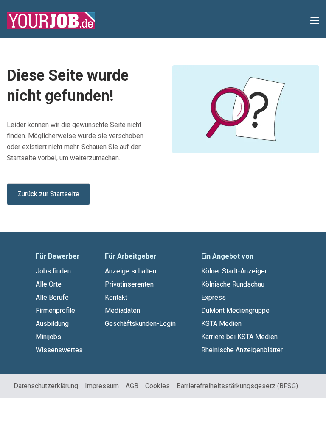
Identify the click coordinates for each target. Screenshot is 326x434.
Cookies (157, 386)
